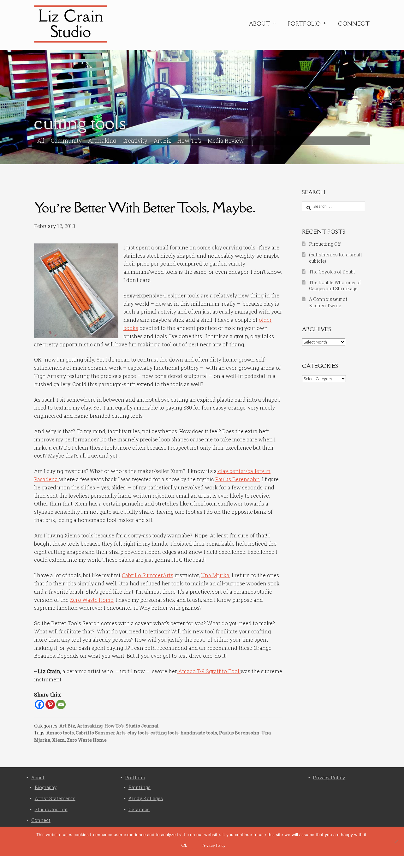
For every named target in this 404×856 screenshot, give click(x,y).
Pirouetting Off (325, 244)
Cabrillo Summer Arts (101, 733)
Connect (354, 23)
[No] (396, 841)
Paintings (139, 787)
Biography (45, 787)
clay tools (138, 733)
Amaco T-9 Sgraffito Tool (209, 671)
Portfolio (304, 23)
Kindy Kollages (145, 798)
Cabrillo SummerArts (147, 575)
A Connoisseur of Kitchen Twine (328, 302)
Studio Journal (142, 726)
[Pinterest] (50, 704)
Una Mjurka (215, 575)
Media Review (226, 140)
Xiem (58, 740)
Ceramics (139, 809)
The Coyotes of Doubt (332, 272)
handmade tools (199, 733)
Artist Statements (55, 798)
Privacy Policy (329, 778)
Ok (184, 845)
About (259, 23)
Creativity (134, 140)
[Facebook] (39, 704)
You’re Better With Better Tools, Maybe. (144, 207)
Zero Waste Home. (92, 599)
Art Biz (162, 140)
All (41, 140)
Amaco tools (60, 733)
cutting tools (165, 733)
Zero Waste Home (87, 740)
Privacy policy (214, 845)
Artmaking (102, 140)
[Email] (61, 704)
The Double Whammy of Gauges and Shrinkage (335, 285)
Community (66, 140)
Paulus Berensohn (237, 479)
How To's (189, 140)
